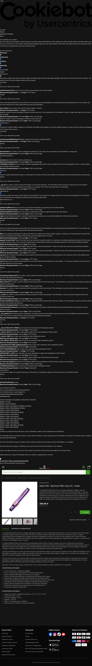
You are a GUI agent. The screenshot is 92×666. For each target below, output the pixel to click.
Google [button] (2, 96)
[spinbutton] (71, 512)
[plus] (75, 512)
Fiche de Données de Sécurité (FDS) (34, 651)
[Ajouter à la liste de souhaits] (89, 519)
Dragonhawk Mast (22, 478)
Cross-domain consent (7, 388)
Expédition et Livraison (7, 639)
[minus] (67, 512)
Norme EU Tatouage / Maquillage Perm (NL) (36, 648)
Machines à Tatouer (10, 478)
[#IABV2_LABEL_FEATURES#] (9, 417)
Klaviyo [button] (2, 145)
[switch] (0, 59)
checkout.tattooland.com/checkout (11, 394)
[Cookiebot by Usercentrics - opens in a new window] (46, 15)
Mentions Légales (6, 651)
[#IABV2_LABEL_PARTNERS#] (9, 423)
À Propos (27, 636)
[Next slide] (35, 500)
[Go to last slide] (3, 521)
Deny (23, 463)
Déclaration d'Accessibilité (8, 654)
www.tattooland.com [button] (6, 157)
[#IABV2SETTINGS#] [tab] (6, 34)
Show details (4, 70)
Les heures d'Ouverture (31, 639)
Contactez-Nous (29, 633)
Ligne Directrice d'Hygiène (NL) (33, 645)
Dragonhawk (44, 483)
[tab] (5, 529)
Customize (8, 463)
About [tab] (2, 36)
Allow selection (17, 463)
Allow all (2, 463)
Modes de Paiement (7, 636)
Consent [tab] (2, 30)
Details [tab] (2, 32)
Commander (5, 633)
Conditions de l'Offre (7, 648)
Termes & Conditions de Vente (9, 642)
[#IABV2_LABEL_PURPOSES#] (9, 410)
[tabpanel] (46, 568)
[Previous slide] (3, 500)
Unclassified (4, 370)
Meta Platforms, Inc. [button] (6, 201)
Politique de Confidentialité (8, 645)
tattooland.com (5, 396)
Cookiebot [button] (3, 83)
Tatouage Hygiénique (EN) (31, 642)
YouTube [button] (3, 321)
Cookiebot (32, 400)
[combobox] (46, 472)
